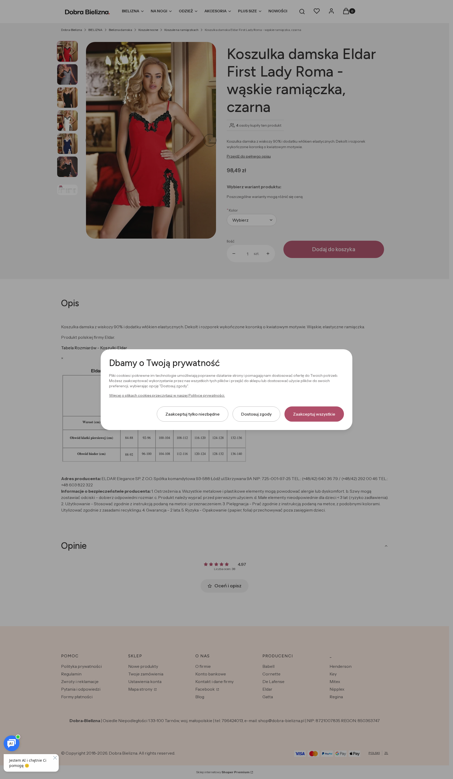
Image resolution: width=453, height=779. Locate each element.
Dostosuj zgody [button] (256, 413)
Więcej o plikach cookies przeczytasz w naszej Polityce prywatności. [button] (167, 395)
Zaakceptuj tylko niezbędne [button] (192, 413)
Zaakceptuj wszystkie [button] (314, 413)
